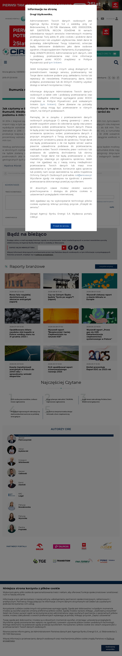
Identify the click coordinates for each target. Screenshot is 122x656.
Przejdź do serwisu (61, 226)
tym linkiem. (55, 62)
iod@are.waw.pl (83, 175)
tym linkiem (48, 104)
